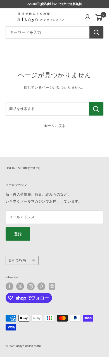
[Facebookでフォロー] (9, 286)
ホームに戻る (54, 126)
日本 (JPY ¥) (17, 260)
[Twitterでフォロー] (20, 286)
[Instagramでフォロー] (31, 286)
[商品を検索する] (96, 109)
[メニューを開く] (8, 17)
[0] (98, 17)
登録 (18, 234)
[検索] (96, 32)
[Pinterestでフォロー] (41, 286)
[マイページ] (87, 17)
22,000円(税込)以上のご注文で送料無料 (54, 4)
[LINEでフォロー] (52, 286)
